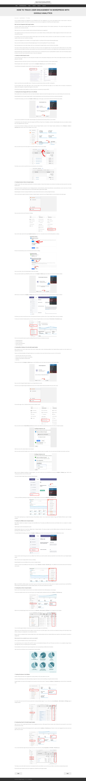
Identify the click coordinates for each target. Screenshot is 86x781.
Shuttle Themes (21, 779)
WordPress (30, 779)
